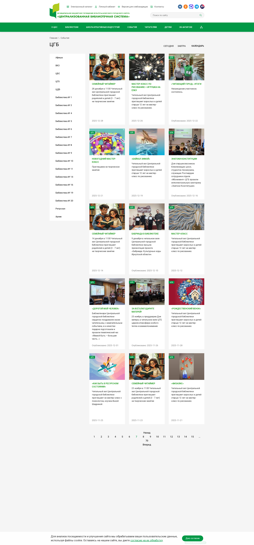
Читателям (151, 27)
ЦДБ (58, 89)
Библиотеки (71, 27)
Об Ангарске (185, 27)
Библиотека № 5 (64, 121)
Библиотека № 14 (64, 177)
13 (178, 436)
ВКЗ (58, 65)
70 (147, 440)
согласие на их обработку (146, 540)
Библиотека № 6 (64, 129)
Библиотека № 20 (64, 200)
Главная (53, 38)
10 (157, 436)
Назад (146, 432)
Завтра (182, 46)
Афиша (59, 57)
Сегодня (168, 46)
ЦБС (58, 73)
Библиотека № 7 (64, 137)
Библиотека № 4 (64, 113)
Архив (59, 216)
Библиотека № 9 (64, 153)
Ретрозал (60, 208)
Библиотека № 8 (64, 145)
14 (185, 436)
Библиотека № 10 (64, 161)
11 (164, 436)
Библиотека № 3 (64, 105)
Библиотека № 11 (64, 169)
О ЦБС (54, 27)
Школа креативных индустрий (103, 27)
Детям (168, 27)
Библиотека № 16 (64, 185)
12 (171, 436)
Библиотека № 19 (64, 193)
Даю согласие (193, 538)
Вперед (147, 444)
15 (192, 436)
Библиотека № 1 (64, 97)
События (132, 27)
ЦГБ (58, 81)
